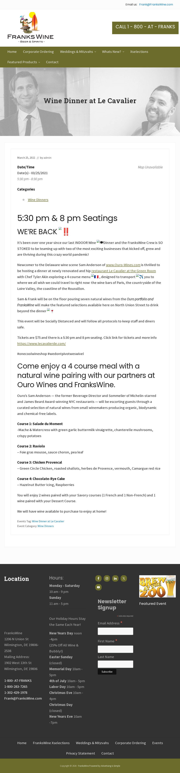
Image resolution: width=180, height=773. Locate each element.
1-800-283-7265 (15, 686)
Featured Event (152, 603)
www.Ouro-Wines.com (123, 265)
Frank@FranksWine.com (156, 4)
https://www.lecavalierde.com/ (41, 343)
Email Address (110, 623)
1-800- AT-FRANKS (18, 680)
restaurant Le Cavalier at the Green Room (123, 271)
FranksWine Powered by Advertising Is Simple (99, 765)
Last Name (106, 656)
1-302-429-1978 (15, 692)
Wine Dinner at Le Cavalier (48, 521)
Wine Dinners (38, 199)
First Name (107, 641)
